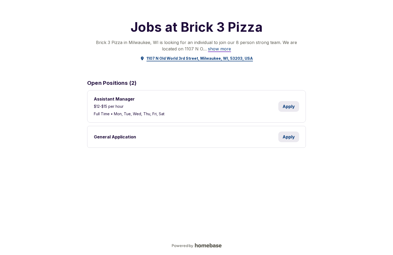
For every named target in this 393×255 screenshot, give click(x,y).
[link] (219, 49)
